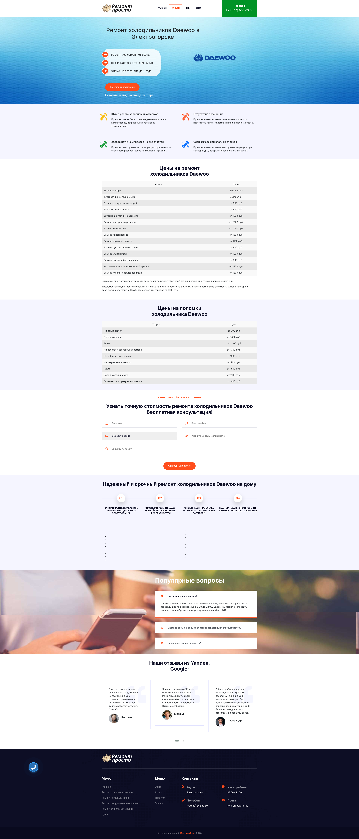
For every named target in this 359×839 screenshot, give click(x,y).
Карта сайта (187, 833)
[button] (177, 740)
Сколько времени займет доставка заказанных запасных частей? (201, 627)
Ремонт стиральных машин (117, 792)
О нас (198, 8)
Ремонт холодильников (115, 797)
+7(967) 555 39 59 (197, 805)
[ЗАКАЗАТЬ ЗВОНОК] (34, 767)
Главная (162, 8)
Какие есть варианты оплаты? (181, 643)
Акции (158, 792)
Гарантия (160, 797)
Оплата (159, 803)
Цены (187, 8)
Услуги (176, 8)
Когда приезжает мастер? (179, 596)
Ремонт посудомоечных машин (120, 803)
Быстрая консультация (122, 87)
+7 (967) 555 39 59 (239, 10)
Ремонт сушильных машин (117, 808)
